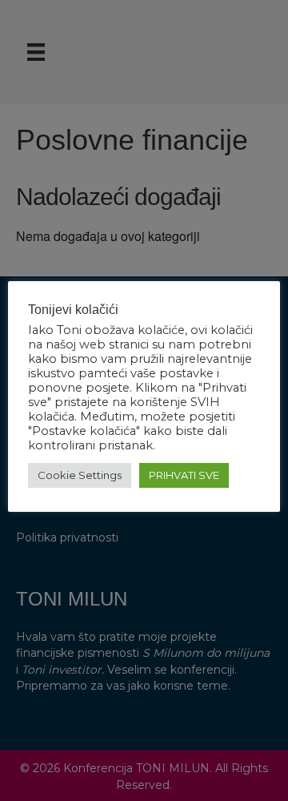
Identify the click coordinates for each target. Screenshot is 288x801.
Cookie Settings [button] (80, 475)
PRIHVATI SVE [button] (184, 475)
